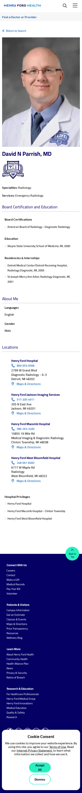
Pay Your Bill (13, 588)
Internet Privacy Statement (35, 750)
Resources (12, 633)
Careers (10, 570)
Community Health (17, 659)
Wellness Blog (14, 637)
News (9, 668)
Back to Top (72, 555)
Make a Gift (12, 579)
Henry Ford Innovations (19, 703)
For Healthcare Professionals (22, 694)
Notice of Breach (15, 677)
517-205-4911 (25, 399)
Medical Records (15, 584)
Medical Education (16, 707)
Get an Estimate (15, 614)
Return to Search (16, 31)
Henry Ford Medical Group (20, 698)
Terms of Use (57, 747)
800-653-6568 (25, 365)
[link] (23, 5)
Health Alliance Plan (17, 663)
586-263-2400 (25, 428)
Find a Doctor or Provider (19, 17)
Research (11, 717)
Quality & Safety (15, 712)
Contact (10, 575)
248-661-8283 (25, 462)
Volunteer (11, 593)
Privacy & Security (16, 672)
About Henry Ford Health (20, 654)
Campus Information (18, 610)
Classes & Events (16, 619)
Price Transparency (17, 628)
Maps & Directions (28, 384)
